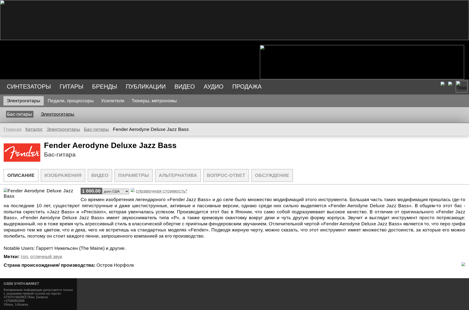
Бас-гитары (19, 114)
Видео (184, 86)
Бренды (104, 86)
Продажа (247, 86)
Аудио (214, 86)
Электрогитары (23, 100)
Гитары (71, 86)
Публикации (146, 86)
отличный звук (46, 256)
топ (24, 256)
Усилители (112, 100)
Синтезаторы (29, 86)
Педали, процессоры (71, 100)
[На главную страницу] (234, 38)
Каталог (34, 129)
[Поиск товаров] (462, 86)
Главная (12, 129)
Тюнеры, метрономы (154, 100)
